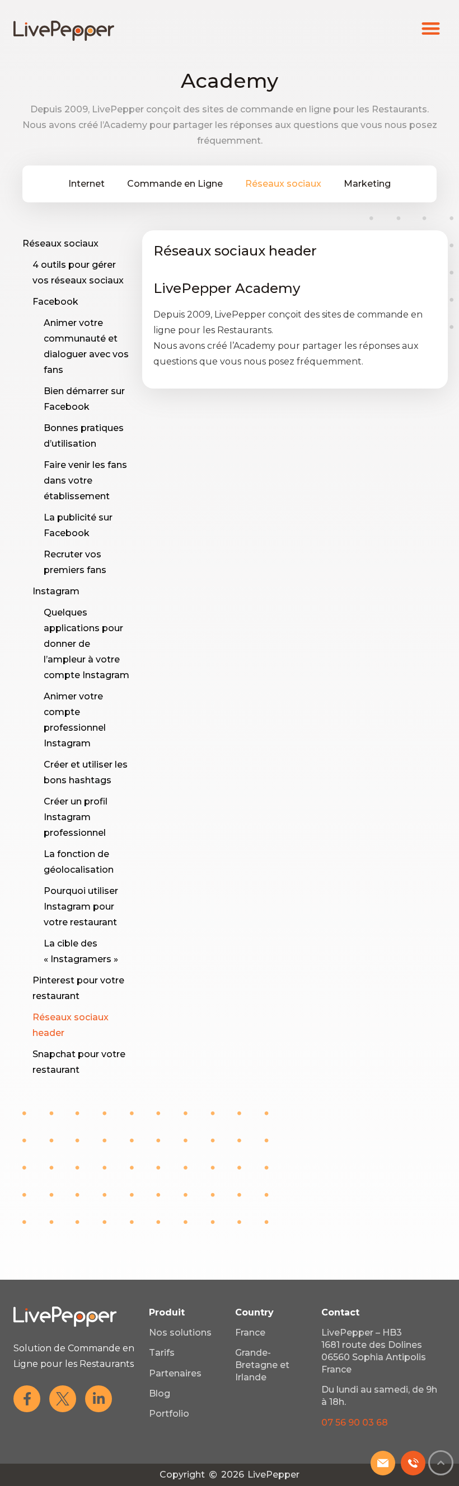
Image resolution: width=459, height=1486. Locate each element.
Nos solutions (180, 1332)
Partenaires (175, 1373)
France (250, 1332)
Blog (159, 1393)
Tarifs (162, 1352)
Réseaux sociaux (283, 183)
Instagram (55, 591)
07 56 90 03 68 (354, 1422)
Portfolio (169, 1413)
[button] (431, 28)
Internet (86, 183)
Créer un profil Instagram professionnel (75, 817)
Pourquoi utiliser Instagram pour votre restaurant (81, 906)
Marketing (367, 183)
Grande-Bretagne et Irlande (262, 1365)
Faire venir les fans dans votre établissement (85, 480)
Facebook (55, 301)
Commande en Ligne (175, 183)
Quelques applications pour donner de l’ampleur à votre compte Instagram (86, 643)
